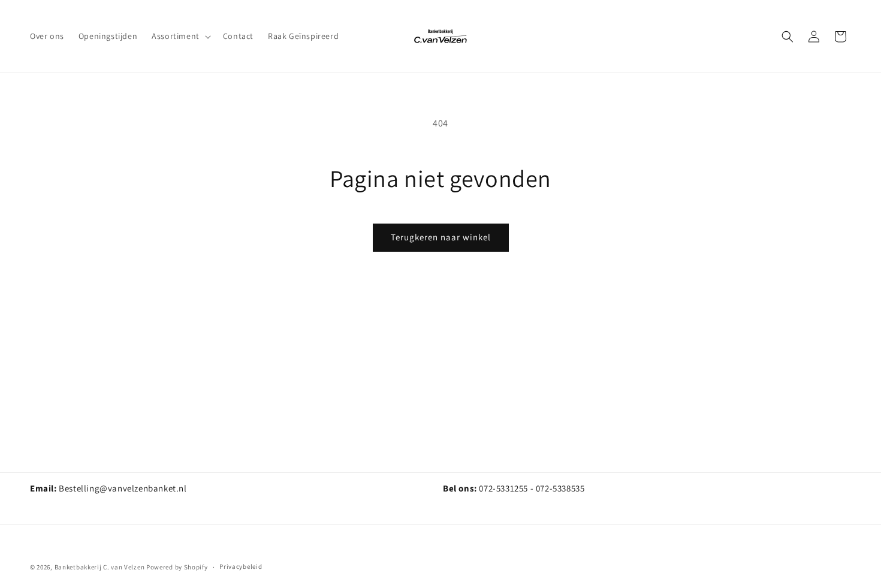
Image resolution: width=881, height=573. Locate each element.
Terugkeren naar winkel (441, 237)
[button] (180, 36)
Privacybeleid (240, 566)
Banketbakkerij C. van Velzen (100, 567)
